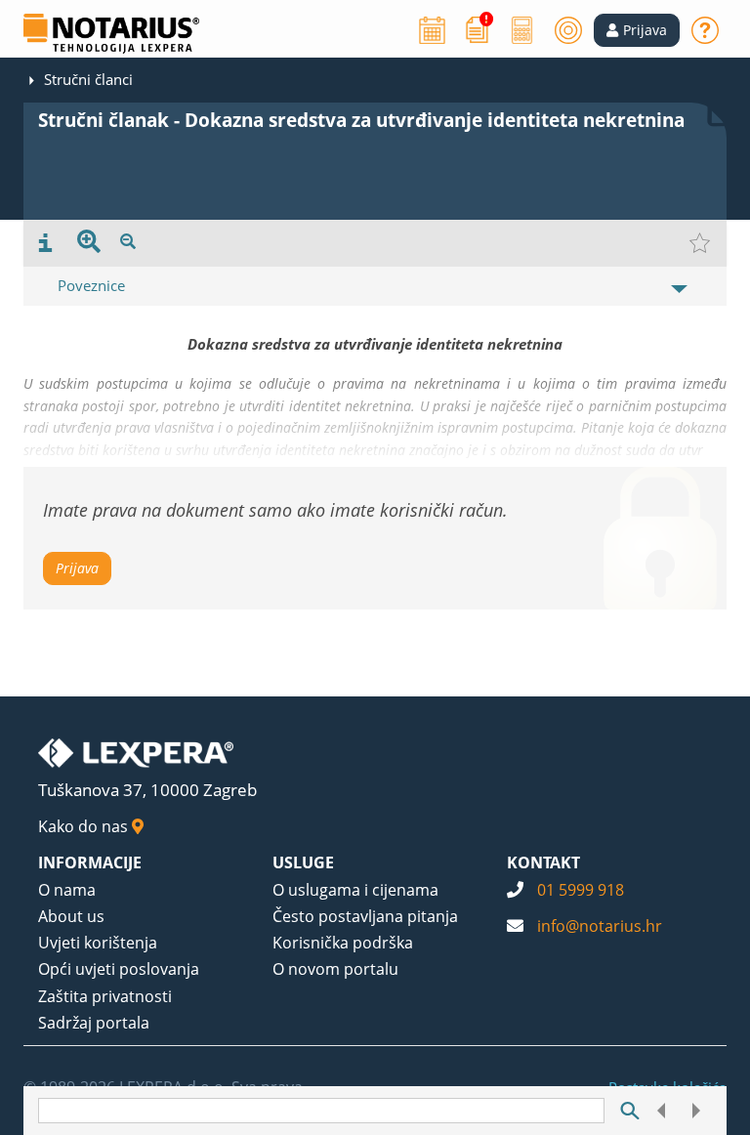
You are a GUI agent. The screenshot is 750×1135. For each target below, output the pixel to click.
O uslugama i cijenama (355, 890)
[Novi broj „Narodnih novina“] (477, 28)
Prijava (77, 568)
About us (71, 916)
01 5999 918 (580, 890)
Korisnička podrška (342, 942)
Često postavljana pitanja (365, 916)
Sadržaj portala (93, 1022)
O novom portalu (335, 969)
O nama (67, 890)
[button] (637, 30)
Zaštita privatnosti (105, 996)
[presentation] (45, 243)
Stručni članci (88, 79)
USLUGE (303, 862)
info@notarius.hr (599, 926)
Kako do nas (85, 826)
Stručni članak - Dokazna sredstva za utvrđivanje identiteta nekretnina (361, 120)
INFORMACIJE (90, 862)
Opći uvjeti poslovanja (118, 969)
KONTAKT (543, 862)
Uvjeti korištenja (97, 942)
